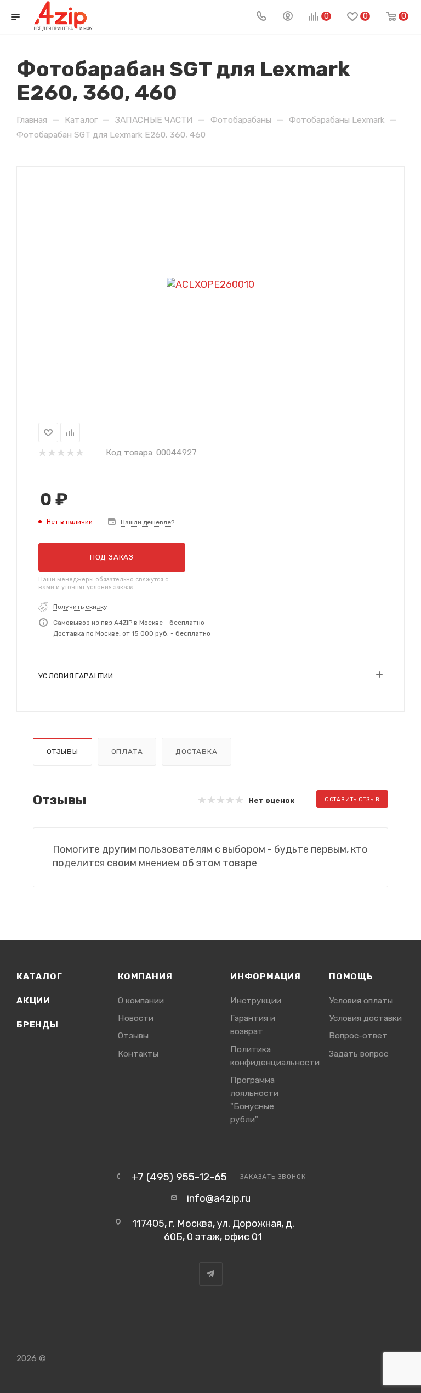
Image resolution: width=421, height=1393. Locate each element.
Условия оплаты (361, 1000)
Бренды (37, 1024)
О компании (141, 1000)
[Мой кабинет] (288, 17)
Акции (33, 1000)
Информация (265, 976)
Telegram (211, 1274)
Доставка (196, 751)
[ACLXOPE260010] (210, 284)
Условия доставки (365, 1018)
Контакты (138, 1053)
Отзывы (62, 751)
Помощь (351, 976)
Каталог (39, 976)
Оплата (127, 751)
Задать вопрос (358, 1053)
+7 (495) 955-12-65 (179, 1177)
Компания (145, 976)
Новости (135, 1018)
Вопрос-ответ (358, 1035)
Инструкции (255, 1000)
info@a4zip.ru (219, 1198)
